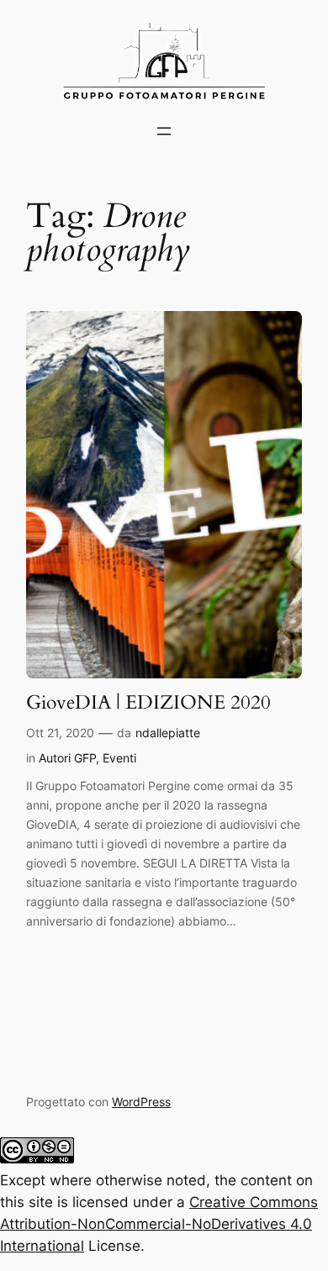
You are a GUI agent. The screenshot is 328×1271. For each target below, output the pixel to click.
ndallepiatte (167, 732)
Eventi (119, 758)
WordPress (141, 1101)
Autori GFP (67, 758)
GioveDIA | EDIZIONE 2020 (148, 702)
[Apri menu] (164, 131)
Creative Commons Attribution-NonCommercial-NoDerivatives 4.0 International (159, 1224)
